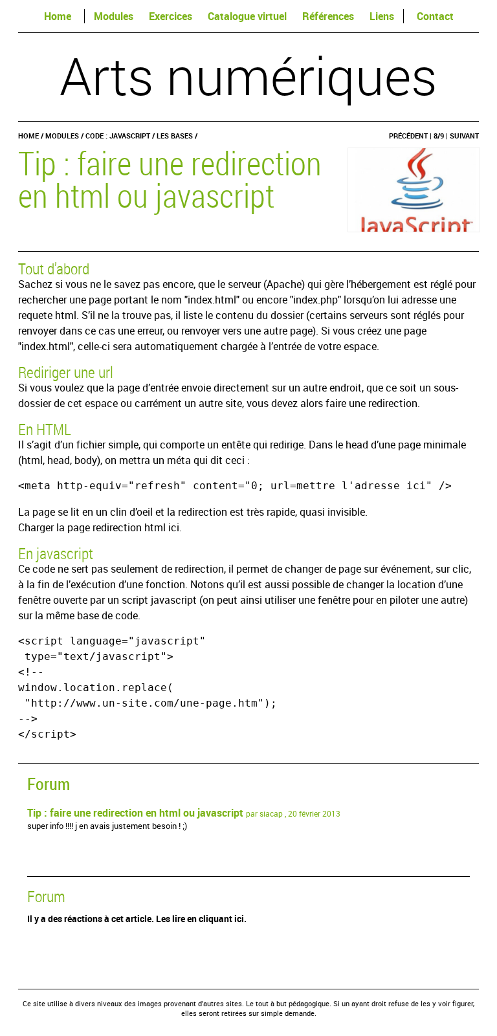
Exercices (170, 16)
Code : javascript (117, 135)
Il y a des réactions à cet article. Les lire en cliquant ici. (137, 918)
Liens (382, 16)
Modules (113, 16)
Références (328, 16)
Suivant (464, 135)
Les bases (175, 135)
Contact (435, 16)
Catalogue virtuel (247, 16)
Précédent (408, 135)
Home (57, 16)
